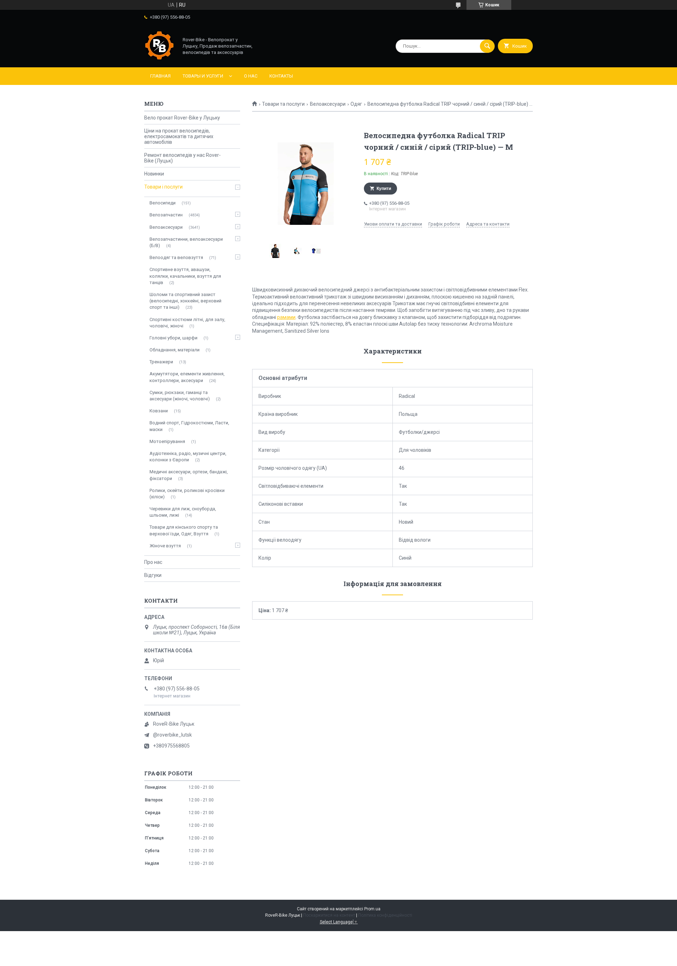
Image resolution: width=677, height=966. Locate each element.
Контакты (281, 76)
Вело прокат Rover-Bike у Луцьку (182, 118)
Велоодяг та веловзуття (176, 257)
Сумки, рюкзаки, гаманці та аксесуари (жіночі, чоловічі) (180, 395)
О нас (250, 76)
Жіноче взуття (165, 545)
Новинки (154, 174)
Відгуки (152, 575)
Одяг (356, 104)
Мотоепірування (167, 441)
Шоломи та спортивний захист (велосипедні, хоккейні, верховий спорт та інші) (185, 301)
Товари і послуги (163, 187)
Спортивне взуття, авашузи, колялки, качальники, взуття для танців (185, 276)
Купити (384, 188)
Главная (160, 76)
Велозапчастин (166, 214)
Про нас (153, 562)
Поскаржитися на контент (329, 915)
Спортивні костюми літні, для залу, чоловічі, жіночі (187, 322)
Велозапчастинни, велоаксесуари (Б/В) (186, 242)
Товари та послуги (283, 104)
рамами (286, 317)
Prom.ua (372, 908)
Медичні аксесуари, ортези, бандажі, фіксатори (189, 475)
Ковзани (159, 410)
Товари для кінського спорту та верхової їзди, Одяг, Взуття (184, 530)
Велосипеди (163, 202)
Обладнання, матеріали (175, 349)
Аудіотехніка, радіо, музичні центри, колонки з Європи (188, 456)
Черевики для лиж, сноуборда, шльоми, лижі (183, 512)
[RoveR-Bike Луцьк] (159, 58)
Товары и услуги (203, 76)
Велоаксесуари (328, 104)
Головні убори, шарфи (173, 337)
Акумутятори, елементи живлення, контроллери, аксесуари (187, 377)
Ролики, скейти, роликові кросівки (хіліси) (187, 493)
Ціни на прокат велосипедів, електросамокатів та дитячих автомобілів (178, 136)
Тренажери (161, 361)
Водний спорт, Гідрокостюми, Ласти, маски (189, 426)
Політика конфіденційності (385, 915)
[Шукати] (487, 46)
